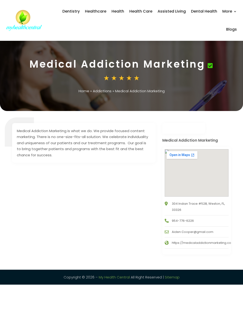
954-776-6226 (183, 220)
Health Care (140, 11)
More (227, 11)
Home (84, 90)
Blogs (231, 29)
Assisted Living (172, 11)
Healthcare (95, 11)
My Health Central (114, 277)
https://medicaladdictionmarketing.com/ (204, 243)
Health (118, 11)
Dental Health (204, 11)
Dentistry (71, 11)
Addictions (102, 90)
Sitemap (172, 277)
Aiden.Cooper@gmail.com (192, 232)
